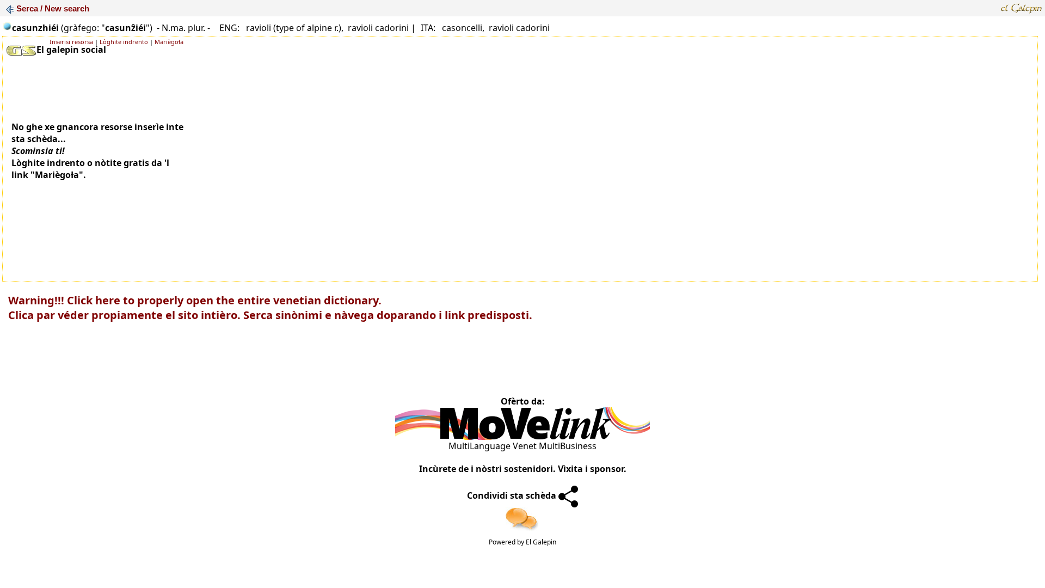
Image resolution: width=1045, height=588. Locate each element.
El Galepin (541, 542)
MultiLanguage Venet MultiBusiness (522, 446)
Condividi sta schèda (512, 495)
